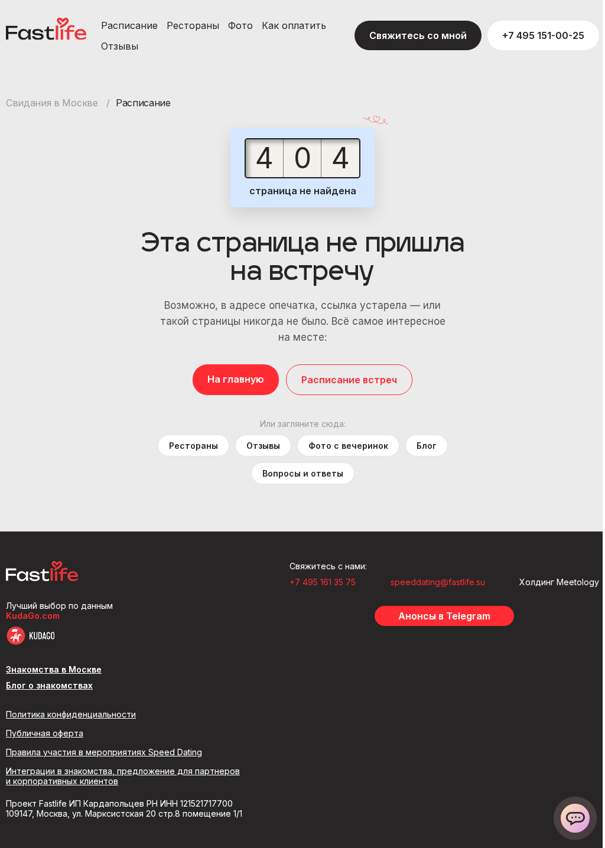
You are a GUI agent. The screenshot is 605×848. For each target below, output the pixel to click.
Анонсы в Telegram (444, 616)
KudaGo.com (33, 616)
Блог (427, 446)
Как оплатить (294, 25)
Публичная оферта (44, 733)
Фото (240, 25)
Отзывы (119, 46)
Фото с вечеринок (348, 446)
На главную (235, 379)
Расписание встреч (349, 380)
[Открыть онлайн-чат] (575, 818)
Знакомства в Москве (54, 669)
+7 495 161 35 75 (323, 582)
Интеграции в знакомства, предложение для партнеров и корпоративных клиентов (123, 776)
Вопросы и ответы (302, 473)
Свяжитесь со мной (418, 35)
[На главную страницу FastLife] (42, 578)
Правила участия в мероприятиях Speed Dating (104, 752)
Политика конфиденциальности (71, 714)
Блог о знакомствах (49, 685)
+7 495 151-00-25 (543, 35)
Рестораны (193, 25)
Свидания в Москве (53, 103)
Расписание (129, 25)
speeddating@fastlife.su (438, 582)
